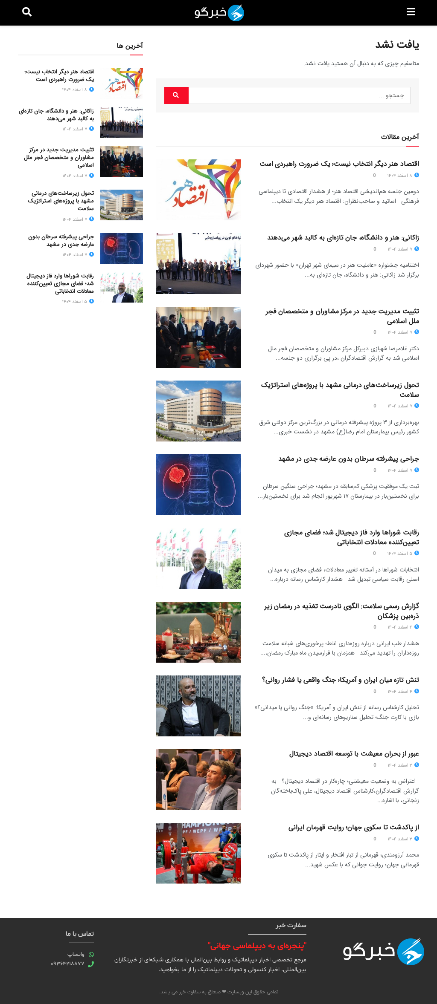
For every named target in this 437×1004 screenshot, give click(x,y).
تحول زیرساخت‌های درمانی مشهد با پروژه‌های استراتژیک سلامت (340, 390)
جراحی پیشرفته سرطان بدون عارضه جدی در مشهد (348, 458)
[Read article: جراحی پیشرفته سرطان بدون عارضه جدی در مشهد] (198, 484)
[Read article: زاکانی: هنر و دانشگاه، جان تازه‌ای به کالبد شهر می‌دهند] (198, 263)
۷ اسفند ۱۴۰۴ (400, 249)
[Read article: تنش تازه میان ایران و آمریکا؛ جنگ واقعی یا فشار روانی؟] (198, 705)
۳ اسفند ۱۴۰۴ (400, 765)
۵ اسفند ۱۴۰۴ (400, 553)
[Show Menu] (411, 13)
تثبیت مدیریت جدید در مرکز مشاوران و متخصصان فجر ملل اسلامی (342, 316)
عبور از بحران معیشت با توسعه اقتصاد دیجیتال (354, 753)
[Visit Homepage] (219, 12)
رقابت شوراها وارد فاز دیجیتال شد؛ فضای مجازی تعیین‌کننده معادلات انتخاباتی (351, 537)
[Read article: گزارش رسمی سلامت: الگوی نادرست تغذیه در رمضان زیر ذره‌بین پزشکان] (198, 632)
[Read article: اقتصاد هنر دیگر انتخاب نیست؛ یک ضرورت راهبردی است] (198, 189)
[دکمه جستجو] (27, 13)
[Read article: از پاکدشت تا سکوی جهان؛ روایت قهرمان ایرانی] (198, 853)
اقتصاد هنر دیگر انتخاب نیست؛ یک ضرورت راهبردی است (339, 164)
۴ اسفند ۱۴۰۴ (400, 627)
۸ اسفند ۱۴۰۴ (400, 175)
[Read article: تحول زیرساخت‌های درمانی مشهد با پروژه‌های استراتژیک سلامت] (198, 411)
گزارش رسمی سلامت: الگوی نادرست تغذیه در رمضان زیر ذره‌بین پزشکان (342, 611)
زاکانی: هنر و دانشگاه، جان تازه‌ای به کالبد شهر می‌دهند (343, 237)
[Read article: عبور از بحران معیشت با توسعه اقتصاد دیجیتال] (198, 779)
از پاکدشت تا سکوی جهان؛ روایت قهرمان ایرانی (353, 827)
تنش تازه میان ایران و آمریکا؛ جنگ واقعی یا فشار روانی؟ (340, 680)
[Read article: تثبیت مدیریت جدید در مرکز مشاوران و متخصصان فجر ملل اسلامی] (198, 337)
